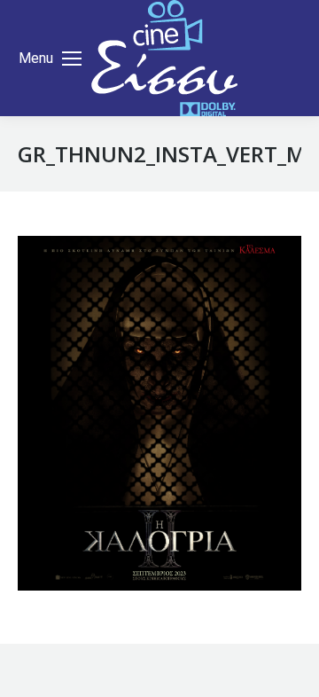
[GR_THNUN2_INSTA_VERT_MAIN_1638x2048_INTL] (159, 413)
